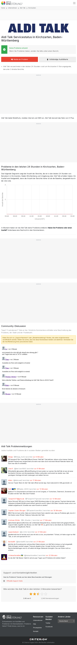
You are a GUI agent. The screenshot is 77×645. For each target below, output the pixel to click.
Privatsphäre (37, 628)
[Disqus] (38, 371)
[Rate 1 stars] (31, 594)
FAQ (34, 624)
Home (3, 8)
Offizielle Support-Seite (15, 581)
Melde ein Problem (21, 59)
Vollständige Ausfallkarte (58, 59)
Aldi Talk (22, 8)
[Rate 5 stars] (46, 594)
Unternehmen (12, 8)
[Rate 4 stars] (42, 594)
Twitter (48, 623)
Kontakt (35, 631)
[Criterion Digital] (38, 639)
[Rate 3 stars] (38, 594)
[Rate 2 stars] (35, 594)
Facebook (49, 627)
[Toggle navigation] (74, 3)
